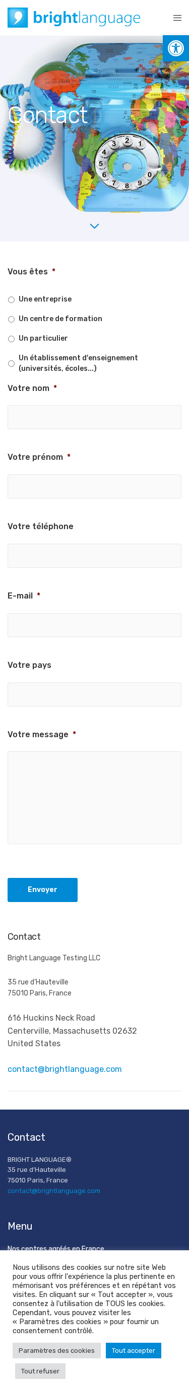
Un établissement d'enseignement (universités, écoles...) (78, 363)
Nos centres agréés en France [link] (56, 1249)
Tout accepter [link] (133, 1350)
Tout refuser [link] (40, 1371)
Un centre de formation (60, 319)
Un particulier (43, 338)
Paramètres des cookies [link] (57, 1350)
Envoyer (42, 889)
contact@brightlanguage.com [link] (65, 1069)
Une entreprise (45, 299)
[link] (176, 48)
